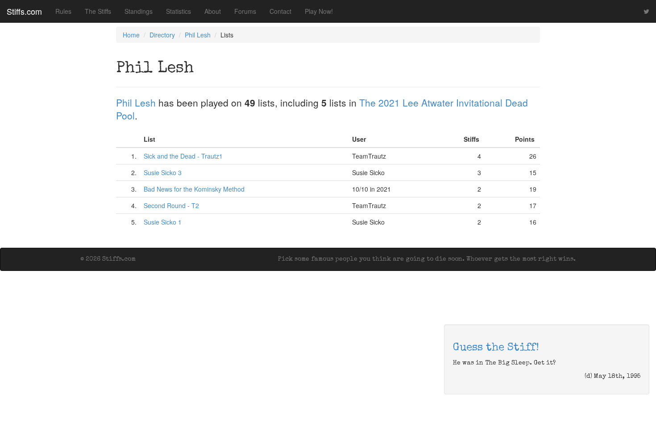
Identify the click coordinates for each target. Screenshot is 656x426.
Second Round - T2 (171, 205)
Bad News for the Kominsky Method (194, 188)
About (212, 11)
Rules (63, 11)
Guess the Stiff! (496, 348)
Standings (139, 11)
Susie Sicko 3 (163, 172)
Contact (280, 11)
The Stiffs (98, 11)
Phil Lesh (198, 34)
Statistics (178, 11)
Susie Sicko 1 (163, 221)
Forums (245, 11)
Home (131, 34)
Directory (162, 34)
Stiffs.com (24, 11)
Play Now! (319, 11)
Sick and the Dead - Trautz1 (183, 156)
